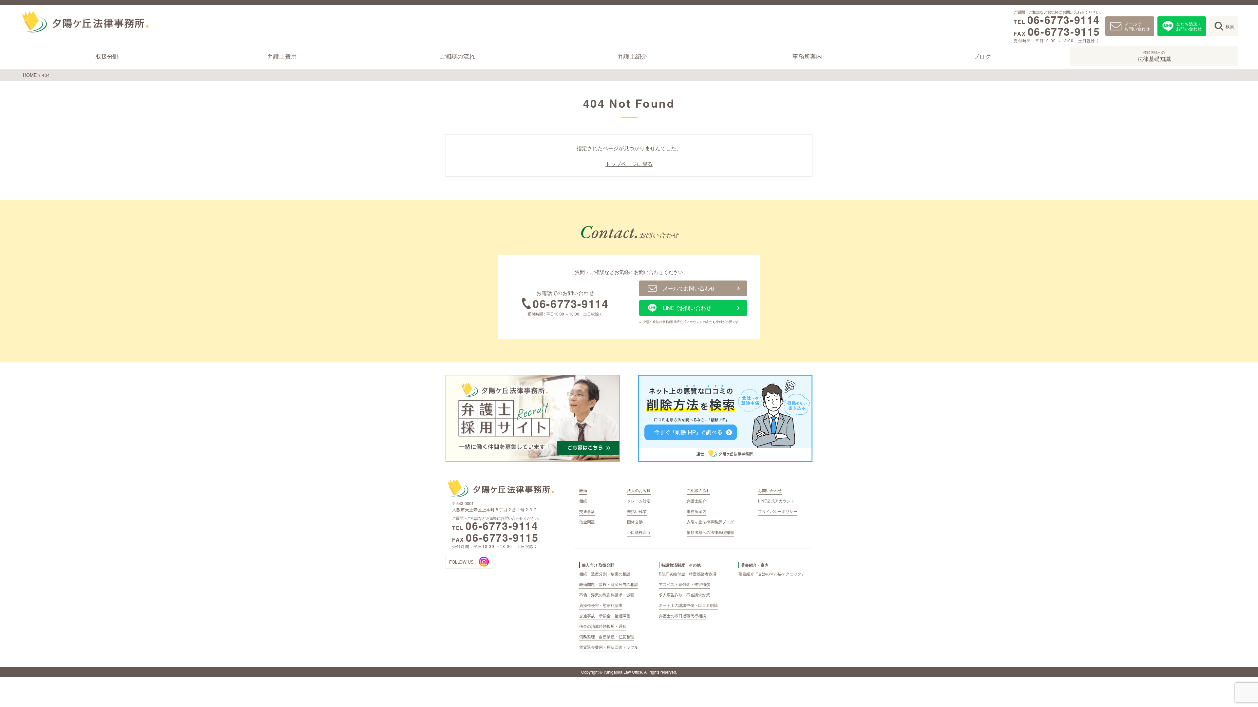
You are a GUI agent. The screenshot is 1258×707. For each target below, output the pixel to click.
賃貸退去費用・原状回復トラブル (608, 647)
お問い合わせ (770, 490)
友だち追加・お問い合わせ (1189, 26)
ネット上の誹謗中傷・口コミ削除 (688, 605)
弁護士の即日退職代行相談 (682, 615)
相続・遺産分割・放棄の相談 (604, 573)
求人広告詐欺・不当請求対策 (684, 594)
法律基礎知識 (1154, 56)
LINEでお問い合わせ (687, 308)
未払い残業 (637, 511)
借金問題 (587, 521)
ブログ (982, 56)
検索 (1230, 26)
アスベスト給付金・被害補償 (684, 584)
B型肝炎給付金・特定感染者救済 (687, 573)
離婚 (583, 490)
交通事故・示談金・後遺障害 (604, 615)
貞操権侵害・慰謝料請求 (600, 605)
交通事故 (587, 511)
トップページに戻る (629, 164)
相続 (583, 500)
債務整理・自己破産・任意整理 (606, 636)
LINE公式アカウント (776, 500)
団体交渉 (635, 521)
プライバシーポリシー (777, 511)
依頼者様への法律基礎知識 (710, 532)
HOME (30, 75)
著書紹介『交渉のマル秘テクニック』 (771, 573)
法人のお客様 (639, 490)
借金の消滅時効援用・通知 (602, 626)
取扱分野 (107, 56)
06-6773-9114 (1063, 19)
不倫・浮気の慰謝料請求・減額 (606, 594)
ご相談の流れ (457, 56)
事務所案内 (807, 56)
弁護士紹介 (632, 56)
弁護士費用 (282, 56)
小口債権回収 (639, 532)
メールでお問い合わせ (1137, 26)
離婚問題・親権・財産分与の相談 (608, 584)
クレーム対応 (639, 500)
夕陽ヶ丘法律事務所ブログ (710, 521)
